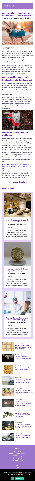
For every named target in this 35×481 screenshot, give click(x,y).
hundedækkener (28, 18)
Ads (17, 468)
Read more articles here (17, 182)
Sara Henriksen (21, 322)
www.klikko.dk (19, 460)
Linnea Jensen (18, 19)
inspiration (9, 227)
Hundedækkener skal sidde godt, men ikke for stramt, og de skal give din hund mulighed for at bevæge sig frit (16, 167)
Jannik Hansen (21, 224)
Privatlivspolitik (20, 478)
